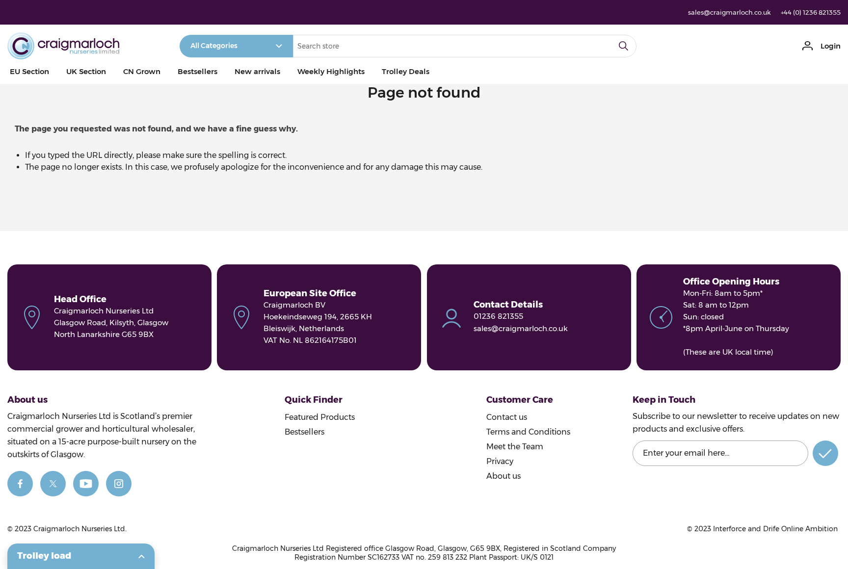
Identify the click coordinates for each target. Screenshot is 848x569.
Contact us (506, 417)
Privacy (499, 461)
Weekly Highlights (331, 71)
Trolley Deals (405, 71)
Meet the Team (514, 446)
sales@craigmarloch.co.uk (729, 12)
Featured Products (320, 417)
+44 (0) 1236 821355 (811, 12)
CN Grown (141, 71)
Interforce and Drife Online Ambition (775, 528)
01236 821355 (498, 316)
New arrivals (257, 71)
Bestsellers (197, 71)
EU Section (29, 71)
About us (503, 476)
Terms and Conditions (528, 432)
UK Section (86, 71)
